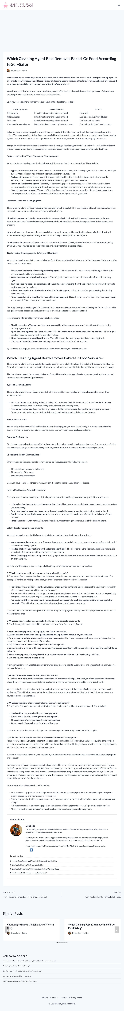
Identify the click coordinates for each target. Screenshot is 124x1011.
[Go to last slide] (7, 929)
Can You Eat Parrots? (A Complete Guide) (27, 865)
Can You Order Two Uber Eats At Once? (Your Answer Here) (22, 971)
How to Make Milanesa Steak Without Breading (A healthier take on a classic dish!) (29, 961)
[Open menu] (119, 5)
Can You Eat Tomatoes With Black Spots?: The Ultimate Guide (35, 869)
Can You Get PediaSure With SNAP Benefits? (17, 976)
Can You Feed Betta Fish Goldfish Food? (103, 895)
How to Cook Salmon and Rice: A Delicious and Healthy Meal (34, 861)
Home (64, 997)
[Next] (117, 929)
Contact (54, 997)
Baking (24, 70)
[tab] (57, 942)
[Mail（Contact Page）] (31, 850)
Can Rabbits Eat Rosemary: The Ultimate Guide (30, 873)
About (45, 997)
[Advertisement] (62, 28)
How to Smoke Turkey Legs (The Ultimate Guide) (25, 895)
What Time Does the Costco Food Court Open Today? (20, 981)
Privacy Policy (75, 997)
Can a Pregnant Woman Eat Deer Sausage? (16, 966)
